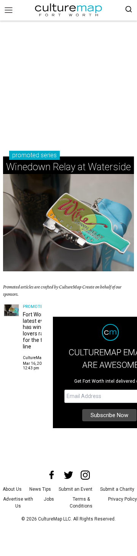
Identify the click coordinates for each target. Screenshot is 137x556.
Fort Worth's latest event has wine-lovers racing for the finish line (38, 330)
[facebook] (51, 475)
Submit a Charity (117, 489)
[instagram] (85, 475)
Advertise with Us (18, 502)
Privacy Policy (122, 499)
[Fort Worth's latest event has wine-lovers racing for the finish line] (11, 310)
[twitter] (68, 475)
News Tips (40, 489)
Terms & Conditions (81, 502)
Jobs (49, 499)
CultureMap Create (39, 358)
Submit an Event (75, 489)
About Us (12, 489)
